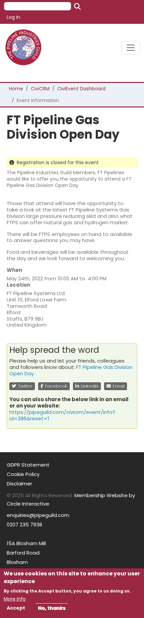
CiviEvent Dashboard (81, 88)
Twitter (24, 386)
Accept (16, 608)
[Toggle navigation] (130, 47)
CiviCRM (40, 88)
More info (15, 599)
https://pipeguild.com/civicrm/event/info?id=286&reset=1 (62, 415)
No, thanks (51, 608)
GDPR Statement (28, 464)
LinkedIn (88, 386)
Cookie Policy (23, 474)
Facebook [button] (55, 386)
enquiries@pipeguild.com (38, 515)
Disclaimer (19, 483)
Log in (13, 17)
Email (118, 386)
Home (16, 88)
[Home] (26, 47)
